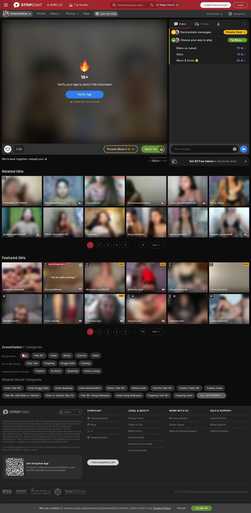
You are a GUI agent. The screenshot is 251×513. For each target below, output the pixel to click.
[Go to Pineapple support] (58, 491)
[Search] (151, 5)
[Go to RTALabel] (8, 492)
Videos (55, 13)
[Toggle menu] (6, 5)
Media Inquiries (99, 437)
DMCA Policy (135, 431)
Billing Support (218, 424)
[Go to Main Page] (28, 5)
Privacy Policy (135, 418)
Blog (93, 424)
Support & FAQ (218, 418)
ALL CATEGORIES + (211, 395)
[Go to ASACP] (21, 492)
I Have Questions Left (103, 462)
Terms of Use (135, 424)
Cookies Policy (136, 437)
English (67, 412)
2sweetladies (12, 347)
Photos (72, 13)
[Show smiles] (234, 149)
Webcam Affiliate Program (183, 431)
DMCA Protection (219, 431)
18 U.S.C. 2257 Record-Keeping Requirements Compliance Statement (211, 492)
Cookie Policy (162, 508)
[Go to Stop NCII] (76, 492)
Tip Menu (236, 40)
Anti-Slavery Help (137, 450)
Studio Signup (176, 424)
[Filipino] (25, 356)
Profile (41, 13)
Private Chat (234, 32)
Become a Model (178, 418)
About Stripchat (99, 418)
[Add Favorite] (7, 149)
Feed (86, 13)
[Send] (243, 149)
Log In (240, 5)
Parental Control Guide (140, 444)
